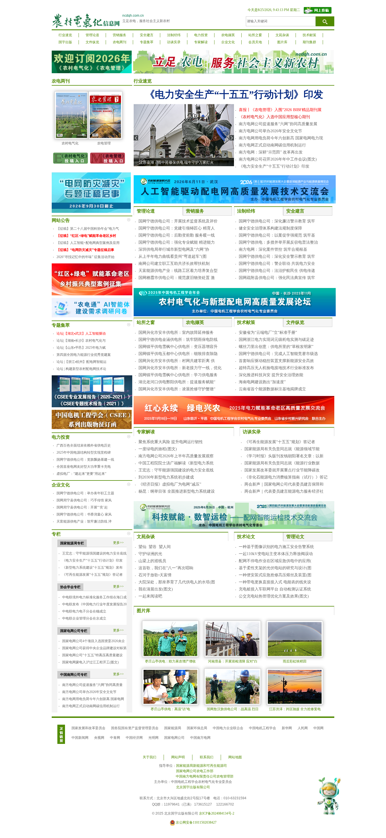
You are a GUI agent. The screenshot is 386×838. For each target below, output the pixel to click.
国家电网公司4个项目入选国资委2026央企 (93, 641)
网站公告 (61, 220)
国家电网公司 (174, 738)
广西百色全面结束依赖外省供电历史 (84, 445)
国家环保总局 (197, 728)
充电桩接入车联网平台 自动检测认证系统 (275, 589)
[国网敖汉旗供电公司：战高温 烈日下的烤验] (232, 686)
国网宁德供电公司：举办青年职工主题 (85, 493)
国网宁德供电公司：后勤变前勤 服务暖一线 (176, 235)
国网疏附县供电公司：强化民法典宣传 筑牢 (277, 278)
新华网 (287, 728)
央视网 (99, 738)
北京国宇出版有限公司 (193, 787)
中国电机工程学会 (262, 728)
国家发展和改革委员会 (88, 728)
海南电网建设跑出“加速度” (262, 382)
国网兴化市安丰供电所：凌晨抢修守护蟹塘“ (176, 389)
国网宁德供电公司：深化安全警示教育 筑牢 (277, 256)
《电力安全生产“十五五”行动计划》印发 (92, 560)
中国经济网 (134, 738)
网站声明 (178, 757)
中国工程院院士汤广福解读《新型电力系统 (176, 463)
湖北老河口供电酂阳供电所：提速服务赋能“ (176, 382)
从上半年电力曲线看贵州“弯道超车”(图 (172, 256)
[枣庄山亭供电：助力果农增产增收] (170, 639)
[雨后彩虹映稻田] (294, 639)
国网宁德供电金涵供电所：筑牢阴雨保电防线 (178, 339)
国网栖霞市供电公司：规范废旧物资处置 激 (176, 278)
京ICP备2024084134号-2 (216, 813)
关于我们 (149, 757)
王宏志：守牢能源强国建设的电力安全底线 (94, 553)
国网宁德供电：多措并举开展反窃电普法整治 (278, 242)
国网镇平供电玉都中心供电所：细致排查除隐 (178, 354)
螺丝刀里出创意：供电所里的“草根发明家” (276, 347)
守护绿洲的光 (150, 554)
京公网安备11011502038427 (196, 822)
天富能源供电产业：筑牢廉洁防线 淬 (84, 521)
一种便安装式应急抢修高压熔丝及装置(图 (275, 575)
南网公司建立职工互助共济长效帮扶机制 (174, 263)
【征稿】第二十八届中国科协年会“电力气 (88, 229)
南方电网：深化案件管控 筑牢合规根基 (273, 249)
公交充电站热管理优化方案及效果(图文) (274, 596)
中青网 (115, 738)
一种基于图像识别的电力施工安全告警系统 (276, 547)
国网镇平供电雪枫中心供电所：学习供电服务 (178, 375)
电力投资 (201, 35)
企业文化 (228, 42)
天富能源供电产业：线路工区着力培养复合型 (178, 270)
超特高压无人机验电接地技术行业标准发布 (276, 368)
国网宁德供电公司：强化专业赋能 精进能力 (176, 242)
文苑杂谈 (282, 35)
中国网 (318, 728)
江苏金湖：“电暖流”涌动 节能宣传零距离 (172, 162)
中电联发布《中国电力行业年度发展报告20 (94, 604)
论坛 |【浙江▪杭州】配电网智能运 (82, 362)
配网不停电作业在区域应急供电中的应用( (275, 561)
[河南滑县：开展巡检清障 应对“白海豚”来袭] (232, 639)
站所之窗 (255, 35)
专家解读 (201, 42)
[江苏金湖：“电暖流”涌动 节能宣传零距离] (184, 135)
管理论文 (295, 536)
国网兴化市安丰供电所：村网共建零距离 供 (176, 361)
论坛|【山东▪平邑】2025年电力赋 (81, 348)
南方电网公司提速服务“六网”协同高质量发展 (278, 124)
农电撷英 (228, 35)
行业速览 (65, 35)
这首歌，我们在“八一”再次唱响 (165, 568)
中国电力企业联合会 (228, 728)
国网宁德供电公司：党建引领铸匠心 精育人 (176, 228)
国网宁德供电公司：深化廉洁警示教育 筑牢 (277, 221)
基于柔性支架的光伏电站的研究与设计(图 (275, 568)
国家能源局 (172, 728)
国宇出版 (65, 42)
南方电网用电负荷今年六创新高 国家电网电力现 (281, 138)
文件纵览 (92, 42)
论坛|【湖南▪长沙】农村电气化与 (81, 341)
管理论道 (92, 35)
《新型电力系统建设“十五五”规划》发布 (92, 568)
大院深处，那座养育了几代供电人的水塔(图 (176, 582)
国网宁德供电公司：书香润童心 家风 (84, 514)
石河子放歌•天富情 (155, 575)
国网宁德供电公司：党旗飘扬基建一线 (85, 460)
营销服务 (119, 35)
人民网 (303, 728)
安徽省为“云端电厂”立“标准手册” (268, 332)
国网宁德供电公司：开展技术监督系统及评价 (178, 221)
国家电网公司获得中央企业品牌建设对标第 (94, 648)
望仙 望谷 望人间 (154, 547)
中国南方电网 (200, 738)
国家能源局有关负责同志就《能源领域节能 (282, 449)
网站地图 (235, 757)
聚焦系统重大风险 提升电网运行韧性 (170, 442)
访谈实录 (174, 42)
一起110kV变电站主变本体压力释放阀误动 (276, 554)
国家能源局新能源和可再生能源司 (201, 766)
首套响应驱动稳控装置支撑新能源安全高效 (276, 361)
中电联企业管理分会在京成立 (84, 618)
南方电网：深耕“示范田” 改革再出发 (271, 152)
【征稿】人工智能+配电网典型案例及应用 (88, 243)
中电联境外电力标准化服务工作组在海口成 (94, 597)
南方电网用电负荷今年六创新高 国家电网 (93, 699)
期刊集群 (309, 42)
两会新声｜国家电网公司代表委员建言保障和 (284, 484)
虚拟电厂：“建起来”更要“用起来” (81, 474)
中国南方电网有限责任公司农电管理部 (204, 776)
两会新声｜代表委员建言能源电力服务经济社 (284, 491)
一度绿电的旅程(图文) (157, 449)
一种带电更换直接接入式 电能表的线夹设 (275, 582)
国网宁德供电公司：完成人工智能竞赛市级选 (278, 354)
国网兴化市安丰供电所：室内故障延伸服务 (176, 332)
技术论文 (246, 536)
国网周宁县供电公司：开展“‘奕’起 (82, 507)
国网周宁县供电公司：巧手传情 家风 (84, 500)
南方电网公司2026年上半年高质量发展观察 (176, 456)
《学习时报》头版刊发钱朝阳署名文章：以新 (284, 456)
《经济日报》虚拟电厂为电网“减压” (169, 484)
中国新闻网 (79, 738)
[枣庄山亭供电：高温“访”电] (170, 686)
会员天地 (255, 42)
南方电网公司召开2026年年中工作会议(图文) (278, 159)
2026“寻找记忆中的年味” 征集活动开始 (85, 257)
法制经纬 (174, 35)
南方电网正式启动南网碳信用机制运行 (91, 706)
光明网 (153, 738)
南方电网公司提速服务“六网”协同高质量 (92, 685)
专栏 (56, 534)
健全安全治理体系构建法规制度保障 (270, 228)
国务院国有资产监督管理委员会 (135, 728)
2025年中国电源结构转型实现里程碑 (84, 452)
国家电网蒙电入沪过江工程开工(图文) (90, 662)
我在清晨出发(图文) (155, 589)
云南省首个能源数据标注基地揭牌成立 (272, 389)
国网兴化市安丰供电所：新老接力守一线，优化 (180, 368)
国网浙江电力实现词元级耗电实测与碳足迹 (276, 339)
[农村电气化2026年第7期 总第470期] (71, 115)
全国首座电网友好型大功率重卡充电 (84, 467)
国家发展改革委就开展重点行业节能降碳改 (282, 470)
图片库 (282, 42)
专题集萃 (146, 42)
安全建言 (146, 35)
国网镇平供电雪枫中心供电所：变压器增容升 (178, 347)
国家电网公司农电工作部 (194, 771)
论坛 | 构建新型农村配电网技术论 (81, 369)
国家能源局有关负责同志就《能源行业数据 (282, 463)
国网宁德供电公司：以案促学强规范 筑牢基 (277, 235)
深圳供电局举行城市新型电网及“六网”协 (173, 249)
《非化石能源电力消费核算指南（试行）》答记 (286, 477)
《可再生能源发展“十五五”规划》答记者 (92, 575)
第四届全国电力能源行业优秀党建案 (84, 355)
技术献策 (309, 35)
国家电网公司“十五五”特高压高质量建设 (92, 655)
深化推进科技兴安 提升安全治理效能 (271, 375)
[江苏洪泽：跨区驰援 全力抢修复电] (294, 686)
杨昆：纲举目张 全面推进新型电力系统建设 (176, 491)
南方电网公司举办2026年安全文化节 (89, 692)
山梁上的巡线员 (152, 561)
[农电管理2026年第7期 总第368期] (105, 115)
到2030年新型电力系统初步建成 (166, 477)
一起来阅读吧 (150, 596)
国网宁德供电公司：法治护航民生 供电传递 (277, 270)
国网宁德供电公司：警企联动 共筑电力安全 (277, 263)
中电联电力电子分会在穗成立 (84, 611)
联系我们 (206, 757)
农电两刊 (119, 42)
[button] (319, 785)
